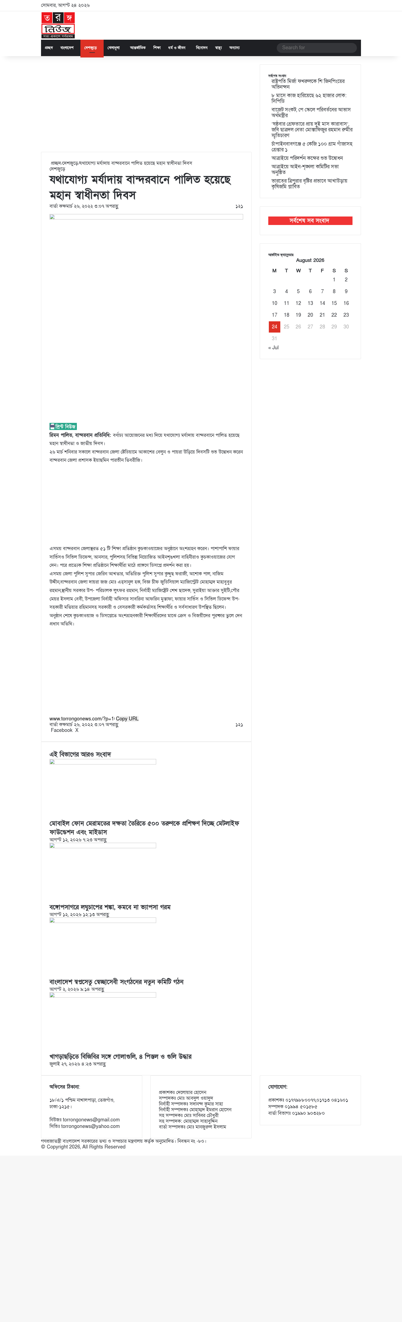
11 (286, 303)
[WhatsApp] (3, 1153)
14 (322, 303)
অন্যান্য (234, 47)
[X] (2, 1153)
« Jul (273, 348)
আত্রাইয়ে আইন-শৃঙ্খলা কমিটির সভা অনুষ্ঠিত (305, 169)
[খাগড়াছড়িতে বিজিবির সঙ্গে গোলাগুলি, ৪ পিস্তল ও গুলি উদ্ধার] (102, 996)
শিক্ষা (157, 47)
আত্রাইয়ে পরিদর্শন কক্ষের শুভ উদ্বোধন (307, 158)
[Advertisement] (146, 108)
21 (322, 315)
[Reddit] (84, 730)
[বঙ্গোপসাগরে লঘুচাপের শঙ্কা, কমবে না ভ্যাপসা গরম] (102, 847)
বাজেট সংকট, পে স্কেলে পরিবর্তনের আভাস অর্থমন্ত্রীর (311, 112)
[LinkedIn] (80, 730)
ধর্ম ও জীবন (176, 47)
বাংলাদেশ (67, 47)
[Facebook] (0, 1153)
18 (286, 315)
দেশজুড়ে (90, 47)
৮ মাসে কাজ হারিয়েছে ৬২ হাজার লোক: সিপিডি (309, 98)
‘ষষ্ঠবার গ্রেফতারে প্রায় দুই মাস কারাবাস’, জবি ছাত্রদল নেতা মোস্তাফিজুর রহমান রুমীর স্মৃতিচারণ (312, 130)
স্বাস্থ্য (218, 47)
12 (298, 303)
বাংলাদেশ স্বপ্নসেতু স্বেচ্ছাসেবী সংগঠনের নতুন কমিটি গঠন (116, 982)
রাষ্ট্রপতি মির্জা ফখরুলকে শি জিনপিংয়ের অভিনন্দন (308, 84)
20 (310, 315)
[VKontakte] (86, 730)
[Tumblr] (82, 730)
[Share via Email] (87, 730)
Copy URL (127, 719)
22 (334, 315)
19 (298, 315)
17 (274, 315)
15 (334, 303)
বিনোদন (202, 47)
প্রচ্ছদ (49, 47)
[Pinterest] (83, 730)
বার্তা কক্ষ (57, 206)
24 (274, 327)
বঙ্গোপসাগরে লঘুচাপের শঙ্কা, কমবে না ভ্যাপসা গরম (110, 907)
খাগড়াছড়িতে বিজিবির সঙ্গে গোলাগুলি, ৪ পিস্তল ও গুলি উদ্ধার (120, 1057)
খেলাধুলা (113, 47)
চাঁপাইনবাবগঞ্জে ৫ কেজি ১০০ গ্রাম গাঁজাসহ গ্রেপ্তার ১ (312, 147)
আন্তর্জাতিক (138, 47)
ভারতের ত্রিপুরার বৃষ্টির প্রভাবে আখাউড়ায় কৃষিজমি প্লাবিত (309, 184)
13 (310, 303)
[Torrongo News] (58, 25)
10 (274, 303)
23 (346, 315)
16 (346, 303)
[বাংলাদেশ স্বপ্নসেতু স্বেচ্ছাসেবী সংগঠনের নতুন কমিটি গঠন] (102, 921)
